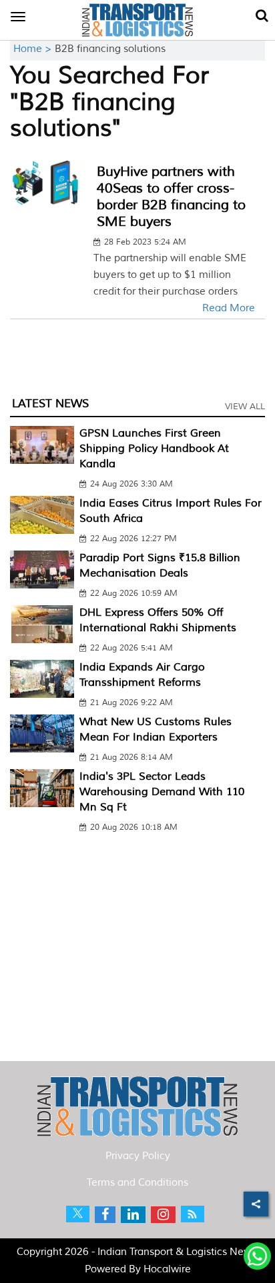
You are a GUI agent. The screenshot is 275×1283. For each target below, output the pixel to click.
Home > (34, 49)
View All (245, 406)
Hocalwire (167, 1269)
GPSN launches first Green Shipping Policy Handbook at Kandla (154, 449)
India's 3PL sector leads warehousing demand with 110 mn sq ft (161, 792)
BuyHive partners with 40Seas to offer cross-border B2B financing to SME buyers (171, 196)
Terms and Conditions (137, 1182)
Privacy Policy (137, 1156)
